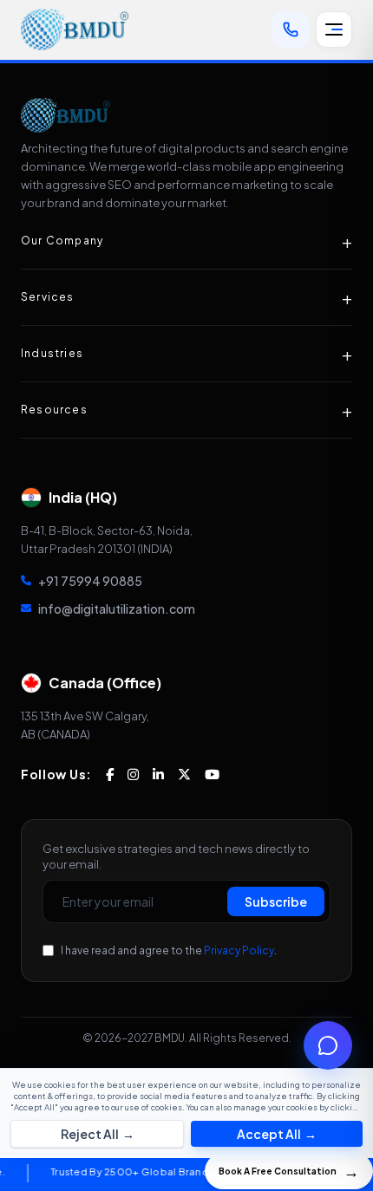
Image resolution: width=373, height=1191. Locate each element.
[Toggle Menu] (334, 29)
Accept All (277, 1134)
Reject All (97, 1134)
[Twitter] (184, 774)
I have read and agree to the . (169, 950)
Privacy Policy (239, 950)
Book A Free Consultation (289, 1171)
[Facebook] (110, 774)
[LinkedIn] (158, 774)
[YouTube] (212, 774)
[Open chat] (328, 1045)
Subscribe (276, 901)
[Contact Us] (290, 29)
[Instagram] (133, 774)
